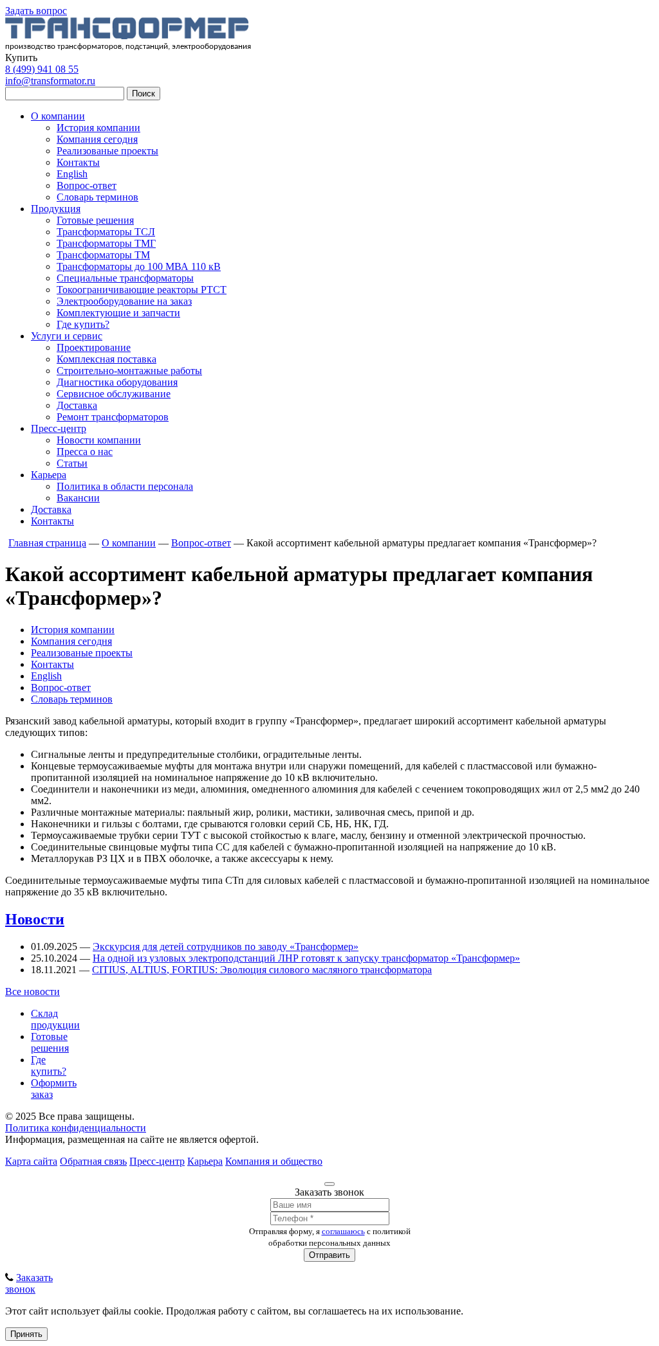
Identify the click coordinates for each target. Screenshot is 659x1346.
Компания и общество (273, 1161)
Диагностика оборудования (117, 382)
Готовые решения (95, 220)
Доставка (77, 405)
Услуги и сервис (66, 335)
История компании (98, 127)
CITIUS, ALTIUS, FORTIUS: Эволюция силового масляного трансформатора (262, 969)
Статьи (72, 463)
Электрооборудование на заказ (124, 301)
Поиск (143, 93)
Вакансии (78, 497)
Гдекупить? (48, 1065)
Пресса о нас (85, 451)
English (72, 173)
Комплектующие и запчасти (118, 312)
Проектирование (94, 347)
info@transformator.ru (50, 80)
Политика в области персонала (125, 486)
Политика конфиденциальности (75, 1127)
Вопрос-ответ (86, 185)
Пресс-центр (58, 428)
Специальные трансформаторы (125, 278)
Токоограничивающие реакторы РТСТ (142, 289)
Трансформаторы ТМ (103, 254)
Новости (34, 919)
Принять (26, 1334)
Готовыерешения (50, 1042)
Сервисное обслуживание (114, 393)
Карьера (48, 474)
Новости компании (99, 440)
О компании (58, 116)
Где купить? (83, 324)
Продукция (55, 208)
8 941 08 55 (42, 69)
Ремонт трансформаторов (113, 416)
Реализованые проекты (107, 150)
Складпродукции (55, 1019)
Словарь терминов (97, 197)
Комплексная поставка (106, 359)
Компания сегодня (97, 139)
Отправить (329, 1255)
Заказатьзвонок (29, 1283)
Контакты (78, 162)
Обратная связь (93, 1161)
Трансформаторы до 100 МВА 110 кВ (139, 266)
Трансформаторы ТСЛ (106, 231)
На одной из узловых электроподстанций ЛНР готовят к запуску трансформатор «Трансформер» (306, 958)
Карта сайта (31, 1161)
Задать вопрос (36, 10)
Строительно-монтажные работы (129, 370)
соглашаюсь (343, 1231)
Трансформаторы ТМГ (106, 243)
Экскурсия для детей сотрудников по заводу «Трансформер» (225, 946)
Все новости (32, 991)
